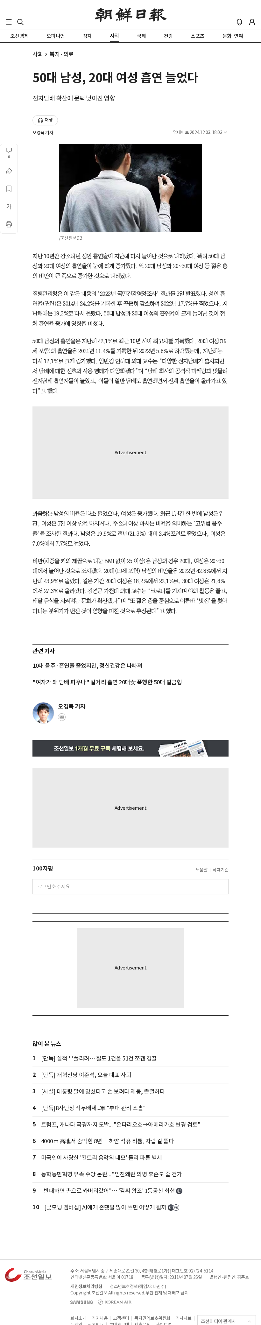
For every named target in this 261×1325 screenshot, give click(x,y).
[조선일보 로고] (130, 15)
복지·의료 (61, 54)
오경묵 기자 (42, 133)
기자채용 (100, 1318)
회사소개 (78, 1318)
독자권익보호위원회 (152, 1318)
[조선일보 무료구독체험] (130, 748)
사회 (37, 54)
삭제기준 (221, 870)
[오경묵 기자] (43, 713)
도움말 (202, 870)
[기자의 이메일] (62, 719)
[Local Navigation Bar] (9, 22)
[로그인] (252, 22)
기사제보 (184, 1318)
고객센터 (121, 1318)
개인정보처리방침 (86, 1286)
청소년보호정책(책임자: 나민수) (138, 1286)
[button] (9, 22)
